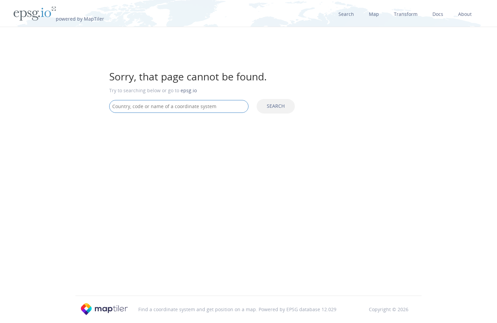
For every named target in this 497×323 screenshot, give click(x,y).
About (465, 14)
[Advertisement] (248, 172)
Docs (437, 14)
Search (346, 14)
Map (374, 14)
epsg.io (189, 90)
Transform (406, 14)
